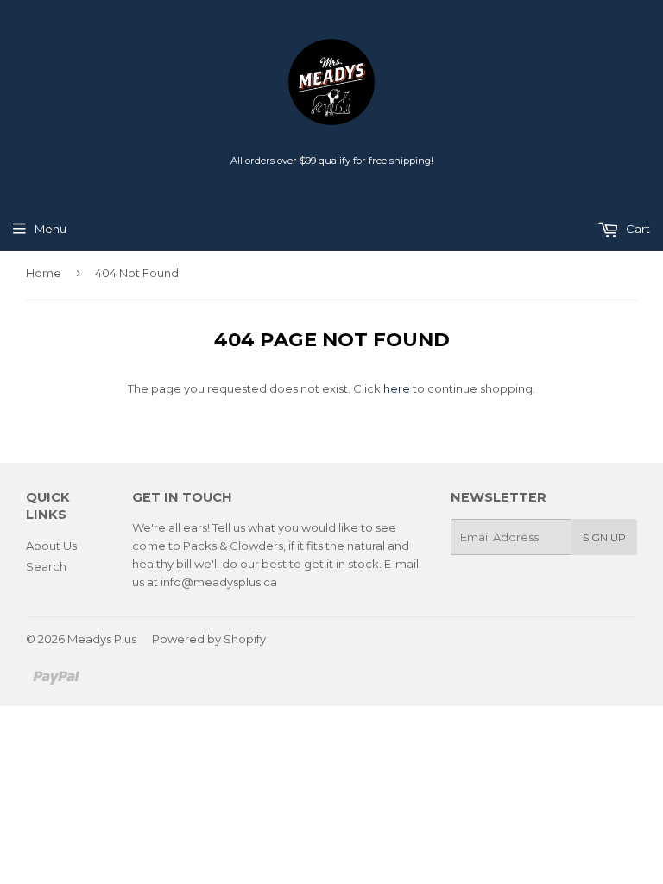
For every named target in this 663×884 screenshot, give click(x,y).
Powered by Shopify (209, 639)
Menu (50, 229)
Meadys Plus (101, 639)
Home (43, 273)
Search (46, 566)
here (396, 388)
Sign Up (604, 537)
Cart (636, 229)
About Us (51, 545)
